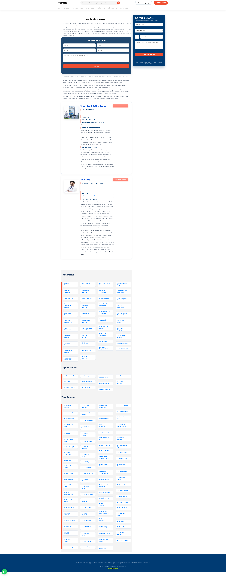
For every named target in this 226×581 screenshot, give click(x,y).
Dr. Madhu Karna (104, 413)
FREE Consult (123, 8)
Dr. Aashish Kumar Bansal (68, 493)
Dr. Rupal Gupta (122, 458)
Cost (81, 8)
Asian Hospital (104, 383)
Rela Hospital (85, 387)
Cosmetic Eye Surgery (103, 327)
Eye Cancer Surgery (67, 336)
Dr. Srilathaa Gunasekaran (121, 465)
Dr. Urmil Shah (86, 520)
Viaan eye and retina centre (92, 196)
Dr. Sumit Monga (104, 492)
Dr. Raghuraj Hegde (121, 514)
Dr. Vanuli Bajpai (86, 547)
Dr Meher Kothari (69, 413)
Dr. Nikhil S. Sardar (67, 485)
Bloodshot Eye (86, 350)
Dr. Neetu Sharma (87, 494)
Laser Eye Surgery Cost (68, 321)
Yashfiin (62, 3)
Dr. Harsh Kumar (104, 534)
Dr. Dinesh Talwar (102, 504)
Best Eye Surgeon (84, 336)
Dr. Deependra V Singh (69, 425)
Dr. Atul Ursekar (86, 541)
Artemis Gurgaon (69, 387)
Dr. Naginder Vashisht (85, 427)
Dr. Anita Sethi (68, 473)
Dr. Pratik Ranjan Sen (122, 418)
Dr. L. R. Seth (121, 521)
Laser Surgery (103, 341)
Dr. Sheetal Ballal (122, 508)
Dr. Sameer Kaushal (67, 406)
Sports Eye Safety (120, 321)
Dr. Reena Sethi (122, 452)
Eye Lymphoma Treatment (86, 299)
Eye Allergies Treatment (85, 321)
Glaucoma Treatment (67, 291)
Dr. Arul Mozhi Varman (85, 414)
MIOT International (103, 377)
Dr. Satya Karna (104, 419)
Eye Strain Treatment (67, 344)
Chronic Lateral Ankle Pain (104, 304)
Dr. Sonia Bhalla (69, 507)
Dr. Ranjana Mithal (67, 540)
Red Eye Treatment (120, 306)
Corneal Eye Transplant (103, 320)
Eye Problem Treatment (85, 284)
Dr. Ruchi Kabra (86, 507)
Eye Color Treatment (84, 306)
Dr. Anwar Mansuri (84, 500)
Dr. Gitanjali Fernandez (103, 406)
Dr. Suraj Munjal (69, 447)
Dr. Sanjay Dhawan (84, 434)
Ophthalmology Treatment (122, 291)
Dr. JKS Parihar (104, 479)
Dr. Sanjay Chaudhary (67, 453)
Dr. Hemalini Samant (85, 534)
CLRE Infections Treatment (104, 312)
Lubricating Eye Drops (122, 284)
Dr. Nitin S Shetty (122, 502)
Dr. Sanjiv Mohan (104, 445)
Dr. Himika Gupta (122, 411)
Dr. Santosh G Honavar (103, 485)
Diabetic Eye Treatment (103, 334)
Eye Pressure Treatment (68, 359)
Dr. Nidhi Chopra (69, 547)
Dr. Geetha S (121, 485)
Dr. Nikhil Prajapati (84, 514)
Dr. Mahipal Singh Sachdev (104, 512)
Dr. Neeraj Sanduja (67, 514)
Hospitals (67, 8)
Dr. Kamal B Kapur (67, 466)
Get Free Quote (161, 2)
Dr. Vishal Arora (86, 467)
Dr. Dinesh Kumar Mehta (69, 500)
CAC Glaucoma (104, 298)
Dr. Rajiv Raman (69, 479)
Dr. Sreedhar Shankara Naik (104, 457)
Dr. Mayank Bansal (85, 487)
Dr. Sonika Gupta (86, 441)
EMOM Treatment (67, 329)
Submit (96, 66)
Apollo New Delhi (69, 376)
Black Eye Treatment (84, 344)
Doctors (75, 8)
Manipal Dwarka (86, 382)
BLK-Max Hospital (120, 382)
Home (60, 8)
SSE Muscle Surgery (120, 329)
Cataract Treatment (67, 284)
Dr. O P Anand (121, 432)
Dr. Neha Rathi (104, 451)
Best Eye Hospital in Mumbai (87, 329)
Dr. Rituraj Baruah (87, 420)
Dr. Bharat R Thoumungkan (104, 472)
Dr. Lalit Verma (104, 498)
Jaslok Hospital (122, 376)
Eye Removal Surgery (68, 351)
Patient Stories (112, 8)
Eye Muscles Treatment (85, 291)
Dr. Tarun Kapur (122, 527)
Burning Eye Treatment (85, 357)
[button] (4, 571)
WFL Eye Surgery (122, 343)
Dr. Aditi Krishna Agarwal (122, 446)
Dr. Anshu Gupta (122, 540)
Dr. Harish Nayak (122, 490)
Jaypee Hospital (104, 389)
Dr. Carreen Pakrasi (120, 438)
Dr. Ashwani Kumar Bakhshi (122, 425)
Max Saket (67, 382)
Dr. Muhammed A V (104, 438)
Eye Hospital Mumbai (121, 336)
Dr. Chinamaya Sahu (86, 527)
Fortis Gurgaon (86, 376)
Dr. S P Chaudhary (102, 425)
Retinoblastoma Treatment (122, 314)
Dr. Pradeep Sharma (103, 465)
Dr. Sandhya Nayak (121, 478)
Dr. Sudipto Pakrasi (102, 519)
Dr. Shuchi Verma (87, 473)
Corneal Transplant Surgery (67, 305)
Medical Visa (101, 8)
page (67, 12)
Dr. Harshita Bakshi (85, 455)
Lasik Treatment (69, 298)
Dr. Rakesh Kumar (120, 533)
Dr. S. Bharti (67, 460)
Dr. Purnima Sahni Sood (103, 527)
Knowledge (90, 8)
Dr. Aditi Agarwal (86, 462)
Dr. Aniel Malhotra (67, 533)
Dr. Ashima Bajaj (69, 419)
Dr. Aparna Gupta (104, 432)
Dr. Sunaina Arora (69, 520)
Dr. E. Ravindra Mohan (103, 540)
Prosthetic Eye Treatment (122, 299)
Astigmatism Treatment (68, 314)
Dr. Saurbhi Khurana (85, 406)
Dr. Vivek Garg (68, 526)
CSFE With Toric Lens (104, 284)
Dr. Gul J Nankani (122, 405)
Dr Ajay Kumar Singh (68, 440)
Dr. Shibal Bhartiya (84, 447)
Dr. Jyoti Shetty (122, 496)
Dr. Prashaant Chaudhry (68, 433)
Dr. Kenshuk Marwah (85, 480)
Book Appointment (120, 106)
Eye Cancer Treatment (85, 314)
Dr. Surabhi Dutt (122, 471)
